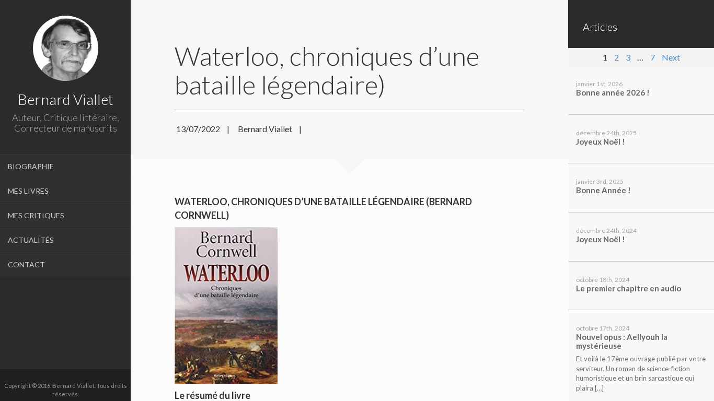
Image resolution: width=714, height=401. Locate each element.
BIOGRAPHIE (31, 166)
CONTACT (26, 264)
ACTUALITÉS (31, 239)
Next (671, 57)
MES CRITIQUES (36, 215)
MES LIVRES (28, 190)
